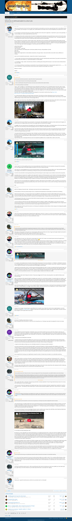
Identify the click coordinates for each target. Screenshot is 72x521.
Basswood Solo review (12, 499)
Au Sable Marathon (26, 309)
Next (9, 24)
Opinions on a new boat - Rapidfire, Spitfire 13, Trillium (19, 509)
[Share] (64, 26)
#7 (66, 211)
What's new (12, 12)
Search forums (11, 14)
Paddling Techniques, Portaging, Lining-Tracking (21, 497)
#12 (66, 306)
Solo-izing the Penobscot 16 (14, 502)
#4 (66, 140)
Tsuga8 (7, 22)
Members (18, 12)
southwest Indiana (10, 340)
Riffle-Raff (9, 503)
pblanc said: (17, 452)
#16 (66, 369)
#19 (66, 464)
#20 (66, 478)
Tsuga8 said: (17, 77)
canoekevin (63, 500)
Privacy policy (61, 518)
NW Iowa (12, 175)
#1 (66, 26)
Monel (9, 510)
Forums (7, 12)
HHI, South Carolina (10, 222)
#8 (66, 224)
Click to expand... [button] (40, 380)
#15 (66, 356)
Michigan (12, 129)
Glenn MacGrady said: (18, 371)
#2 (66, 75)
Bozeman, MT (11, 84)
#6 (66, 187)
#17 (66, 389)
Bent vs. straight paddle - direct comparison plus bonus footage (21, 505)
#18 (66, 450)
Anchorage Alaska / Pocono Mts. (10, 380)
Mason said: (17, 391)
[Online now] (9, 168)
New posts (6, 14)
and (19, 246)
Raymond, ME (11, 327)
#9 (66, 236)
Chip (8, 497)
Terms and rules (55, 518)
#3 (66, 120)
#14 (66, 330)
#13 (66, 318)
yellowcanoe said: (18, 399)
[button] (15, 13)
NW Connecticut (11, 260)
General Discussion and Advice (20, 503)
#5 (66, 164)
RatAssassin (10, 500)
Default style (8, 518)
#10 (66, 249)
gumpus (63, 496)
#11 (66, 273)
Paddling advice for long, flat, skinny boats (17, 496)
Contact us (50, 518)
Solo (17, 500)
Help (64, 518)
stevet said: (17, 226)
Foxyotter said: (17, 251)
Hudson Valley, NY (10, 36)
